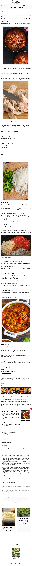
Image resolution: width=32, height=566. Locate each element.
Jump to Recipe (4, 11)
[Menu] (2, 2)
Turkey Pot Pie (4, 369)
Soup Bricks (10, 351)
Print (25, 420)
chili (8, 497)
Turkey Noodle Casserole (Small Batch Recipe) (10, 366)
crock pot (23, 497)
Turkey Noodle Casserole (21, 18)
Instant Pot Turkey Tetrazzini (7, 367)
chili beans (15, 497)
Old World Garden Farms (19, 563)
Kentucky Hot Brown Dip (6, 373)
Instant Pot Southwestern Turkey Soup (8, 371)
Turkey (16, 502)
